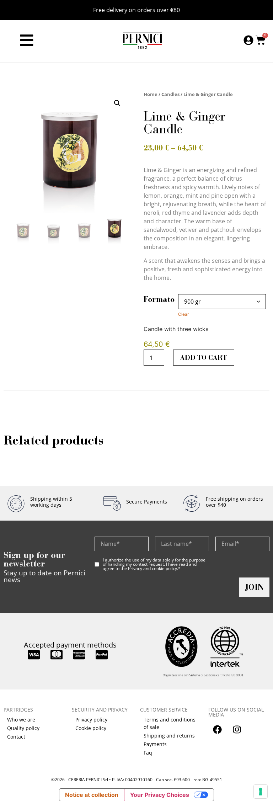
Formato (159, 299)
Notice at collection (91, 794)
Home (150, 94)
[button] (117, 103)
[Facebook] (217, 730)
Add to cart (203, 357)
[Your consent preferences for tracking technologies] (260, 791)
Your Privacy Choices (159, 794)
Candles (170, 94)
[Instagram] (237, 730)
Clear (183, 314)
